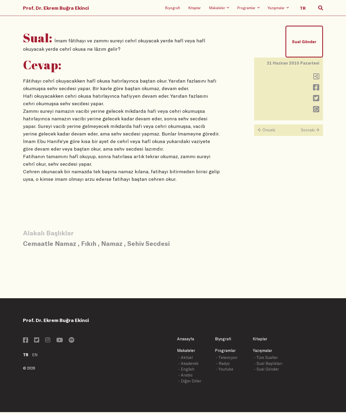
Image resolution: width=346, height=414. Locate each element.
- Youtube (224, 369)
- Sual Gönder (266, 369)
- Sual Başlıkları (268, 363)
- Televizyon (226, 357)
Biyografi (172, 7)
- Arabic (185, 375)
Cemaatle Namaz (49, 243)
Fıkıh (88, 243)
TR (25, 354)
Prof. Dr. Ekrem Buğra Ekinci (56, 8)
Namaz (111, 243)
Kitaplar (194, 7)
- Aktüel (185, 357)
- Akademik (188, 363)
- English (186, 369)
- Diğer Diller (189, 381)
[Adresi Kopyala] (316, 77)
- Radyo (223, 363)
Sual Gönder (304, 41)
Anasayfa (185, 339)
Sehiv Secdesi (148, 243)
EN (35, 354)
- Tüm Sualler (266, 357)
